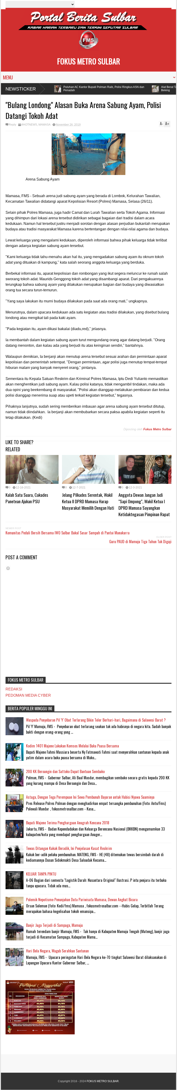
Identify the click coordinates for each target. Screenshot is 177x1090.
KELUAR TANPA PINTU (41, 874)
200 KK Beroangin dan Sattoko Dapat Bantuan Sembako (65, 771)
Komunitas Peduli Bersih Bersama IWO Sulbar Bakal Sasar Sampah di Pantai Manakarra (68, 533)
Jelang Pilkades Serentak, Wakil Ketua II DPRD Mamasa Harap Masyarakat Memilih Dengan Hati (88, 501)
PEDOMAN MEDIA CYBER (28, 695)
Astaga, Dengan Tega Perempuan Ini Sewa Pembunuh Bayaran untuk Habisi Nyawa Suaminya (90, 797)
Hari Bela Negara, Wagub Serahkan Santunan (57, 951)
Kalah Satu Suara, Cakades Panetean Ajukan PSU (27, 497)
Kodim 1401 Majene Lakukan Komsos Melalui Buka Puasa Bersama (72, 746)
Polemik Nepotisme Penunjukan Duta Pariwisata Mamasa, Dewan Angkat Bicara (82, 899)
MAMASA (44, 124)
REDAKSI (14, 689)
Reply (12, 124)
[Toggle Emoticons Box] (8, 568)
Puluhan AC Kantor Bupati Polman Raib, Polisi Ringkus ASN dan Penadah (98, 88)
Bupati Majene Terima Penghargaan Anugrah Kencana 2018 (67, 822)
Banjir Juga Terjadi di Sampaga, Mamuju (54, 925)
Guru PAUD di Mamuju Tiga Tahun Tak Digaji (140, 541)
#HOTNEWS (29, 124)
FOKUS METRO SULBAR (88, 61)
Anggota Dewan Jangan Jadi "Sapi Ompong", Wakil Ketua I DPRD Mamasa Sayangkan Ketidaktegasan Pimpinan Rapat (144, 504)
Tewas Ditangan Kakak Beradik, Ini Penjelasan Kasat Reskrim (69, 848)
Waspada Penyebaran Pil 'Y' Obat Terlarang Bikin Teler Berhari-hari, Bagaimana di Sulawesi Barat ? (96, 720)
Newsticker (21, 88)
